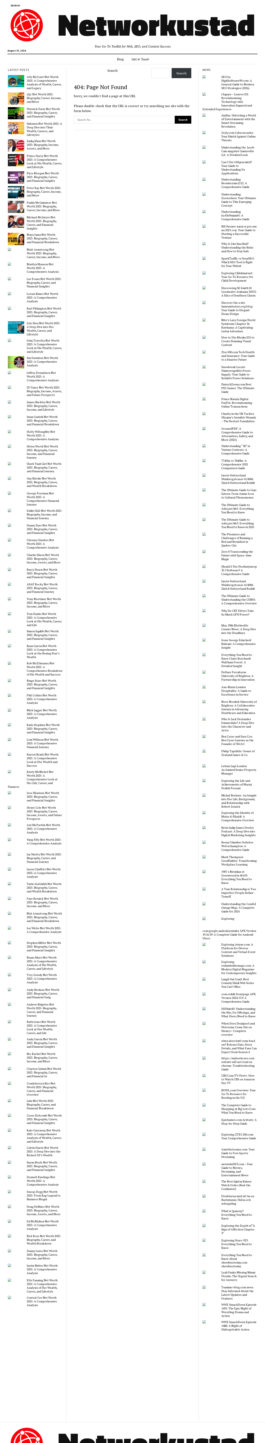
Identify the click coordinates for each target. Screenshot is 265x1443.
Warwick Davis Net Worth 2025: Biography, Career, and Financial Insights (43, 112)
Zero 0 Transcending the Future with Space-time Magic (237, 555)
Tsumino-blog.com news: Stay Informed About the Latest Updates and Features (237, 1292)
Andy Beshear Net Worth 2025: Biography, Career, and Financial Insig (43, 993)
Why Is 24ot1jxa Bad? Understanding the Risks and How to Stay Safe (237, 247)
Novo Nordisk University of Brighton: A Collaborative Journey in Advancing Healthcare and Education (239, 707)
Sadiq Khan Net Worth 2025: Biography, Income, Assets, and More (43, 144)
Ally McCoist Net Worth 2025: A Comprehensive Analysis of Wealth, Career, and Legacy (44, 82)
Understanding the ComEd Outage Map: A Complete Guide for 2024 (238, 907)
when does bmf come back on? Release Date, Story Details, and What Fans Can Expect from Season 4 (239, 1046)
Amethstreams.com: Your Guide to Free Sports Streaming (238, 1153)
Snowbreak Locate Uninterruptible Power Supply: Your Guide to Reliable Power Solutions (237, 372)
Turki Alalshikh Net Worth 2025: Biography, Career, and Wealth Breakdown (44, 887)
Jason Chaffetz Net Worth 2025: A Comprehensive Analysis (43, 873)
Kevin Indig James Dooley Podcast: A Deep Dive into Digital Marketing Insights (238, 831)
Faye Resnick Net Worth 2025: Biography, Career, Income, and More (42, 902)
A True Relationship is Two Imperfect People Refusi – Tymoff (238, 892)
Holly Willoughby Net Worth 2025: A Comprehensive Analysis (43, 435)
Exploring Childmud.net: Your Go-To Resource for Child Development (237, 276)
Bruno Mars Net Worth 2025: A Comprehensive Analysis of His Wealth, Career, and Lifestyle (42, 963)
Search (112, 70)
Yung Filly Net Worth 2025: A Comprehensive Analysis (44, 841)
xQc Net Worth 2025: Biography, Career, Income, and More (44, 98)
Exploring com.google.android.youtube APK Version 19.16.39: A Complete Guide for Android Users (229, 928)
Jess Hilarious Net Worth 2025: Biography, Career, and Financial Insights (43, 796)
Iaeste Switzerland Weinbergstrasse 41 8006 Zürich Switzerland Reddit (238, 479)
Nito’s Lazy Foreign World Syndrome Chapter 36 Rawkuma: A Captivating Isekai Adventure (238, 325)
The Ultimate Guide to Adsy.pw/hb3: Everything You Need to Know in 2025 (237, 523)
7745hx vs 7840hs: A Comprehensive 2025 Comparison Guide (234, 464)
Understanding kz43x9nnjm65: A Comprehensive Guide (235, 215)
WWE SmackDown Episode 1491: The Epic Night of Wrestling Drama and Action (239, 1310)
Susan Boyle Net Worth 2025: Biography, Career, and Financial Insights (42, 1166)
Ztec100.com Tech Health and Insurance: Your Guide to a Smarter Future (238, 355)
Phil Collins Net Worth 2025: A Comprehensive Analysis (42, 699)
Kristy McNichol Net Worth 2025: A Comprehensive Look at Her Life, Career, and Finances (33, 779)
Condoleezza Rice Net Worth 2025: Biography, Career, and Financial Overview (42, 1089)
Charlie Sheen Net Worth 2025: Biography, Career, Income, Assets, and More (43, 558)
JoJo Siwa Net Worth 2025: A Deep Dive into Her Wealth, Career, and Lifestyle (43, 328)
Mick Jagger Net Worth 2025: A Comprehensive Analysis (42, 714)
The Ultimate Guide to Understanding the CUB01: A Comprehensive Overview (239, 599)
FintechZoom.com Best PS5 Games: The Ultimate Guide (237, 388)
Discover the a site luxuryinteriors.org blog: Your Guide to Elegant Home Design (237, 308)
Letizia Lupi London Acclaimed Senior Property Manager (238, 769)
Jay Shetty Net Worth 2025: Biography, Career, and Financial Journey (44, 858)
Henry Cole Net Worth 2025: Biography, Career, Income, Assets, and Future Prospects (44, 813)
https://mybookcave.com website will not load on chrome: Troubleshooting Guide (238, 1063)
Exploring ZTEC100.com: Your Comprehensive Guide (238, 1136)
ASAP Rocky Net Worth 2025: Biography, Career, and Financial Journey (42, 588)
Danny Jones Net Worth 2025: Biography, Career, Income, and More (42, 1254)
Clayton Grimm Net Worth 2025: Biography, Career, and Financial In (44, 1072)
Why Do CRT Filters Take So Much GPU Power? (237, 612)
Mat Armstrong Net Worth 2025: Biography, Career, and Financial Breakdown (44, 917)
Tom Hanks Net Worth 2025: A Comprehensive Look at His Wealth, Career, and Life (44, 619)
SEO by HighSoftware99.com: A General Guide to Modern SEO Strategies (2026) (237, 82)
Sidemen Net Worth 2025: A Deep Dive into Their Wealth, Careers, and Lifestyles (44, 129)
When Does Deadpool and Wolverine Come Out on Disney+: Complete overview (238, 1029)
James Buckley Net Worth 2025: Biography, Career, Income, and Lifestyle (43, 405)
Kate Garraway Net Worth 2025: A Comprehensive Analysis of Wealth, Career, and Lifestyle (44, 1136)
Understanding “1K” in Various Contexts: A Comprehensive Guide (235, 449)
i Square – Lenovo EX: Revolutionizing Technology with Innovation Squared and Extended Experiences (227, 101)
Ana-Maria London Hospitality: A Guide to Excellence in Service (236, 690)
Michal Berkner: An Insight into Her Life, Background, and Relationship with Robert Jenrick (239, 801)
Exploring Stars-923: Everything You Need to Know (236, 1244)
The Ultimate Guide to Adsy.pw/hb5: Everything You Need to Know (237, 508)
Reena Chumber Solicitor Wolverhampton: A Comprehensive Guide (237, 846)
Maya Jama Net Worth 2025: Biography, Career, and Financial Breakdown (43, 238)
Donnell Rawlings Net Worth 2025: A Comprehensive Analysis (43, 1180)
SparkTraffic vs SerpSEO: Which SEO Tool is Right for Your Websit (238, 262)
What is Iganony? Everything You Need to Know (236, 1214)
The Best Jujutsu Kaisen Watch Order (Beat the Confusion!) (236, 1185)
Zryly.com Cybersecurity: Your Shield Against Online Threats (238, 136)
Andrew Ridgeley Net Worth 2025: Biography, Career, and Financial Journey (42, 1010)
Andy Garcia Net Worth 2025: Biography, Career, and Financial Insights (42, 1042)
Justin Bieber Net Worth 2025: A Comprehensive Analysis (42, 1269)
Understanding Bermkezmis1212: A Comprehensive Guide (235, 183)
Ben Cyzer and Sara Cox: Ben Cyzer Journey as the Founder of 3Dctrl (237, 740)
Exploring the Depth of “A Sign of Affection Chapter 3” (238, 1229)
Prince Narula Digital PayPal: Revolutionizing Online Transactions (236, 402)
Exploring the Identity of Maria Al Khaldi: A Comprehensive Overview (237, 816)
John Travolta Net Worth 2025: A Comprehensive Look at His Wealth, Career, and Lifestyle (44, 346)
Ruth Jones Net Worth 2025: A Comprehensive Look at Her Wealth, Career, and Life (42, 1027)
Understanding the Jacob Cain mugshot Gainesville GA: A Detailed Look (237, 151)
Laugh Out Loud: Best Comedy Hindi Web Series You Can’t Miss (237, 983)
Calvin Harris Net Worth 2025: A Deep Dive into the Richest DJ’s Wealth (43, 1151)
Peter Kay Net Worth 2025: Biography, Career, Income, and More (44, 191)
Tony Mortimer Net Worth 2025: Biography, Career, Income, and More (44, 602)
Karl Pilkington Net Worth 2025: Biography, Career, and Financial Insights (44, 312)
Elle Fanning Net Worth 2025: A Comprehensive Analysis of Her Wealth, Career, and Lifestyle (42, 1285)
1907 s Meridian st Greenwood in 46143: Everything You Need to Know (236, 877)
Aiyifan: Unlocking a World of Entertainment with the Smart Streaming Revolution (238, 121)
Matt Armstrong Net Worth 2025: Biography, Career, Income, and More (43, 253)
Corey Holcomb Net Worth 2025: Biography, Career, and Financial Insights (44, 1119)
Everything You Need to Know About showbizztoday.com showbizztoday (236, 1260)
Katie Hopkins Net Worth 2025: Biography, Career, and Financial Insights (43, 728)
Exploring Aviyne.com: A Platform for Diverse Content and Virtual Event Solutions (238, 950)
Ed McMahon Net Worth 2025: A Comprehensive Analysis (43, 1225)
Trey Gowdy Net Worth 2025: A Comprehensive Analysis (42, 978)
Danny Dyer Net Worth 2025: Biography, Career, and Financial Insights (42, 529)
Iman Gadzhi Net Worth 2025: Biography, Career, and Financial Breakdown (43, 420)
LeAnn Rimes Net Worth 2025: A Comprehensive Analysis (42, 297)
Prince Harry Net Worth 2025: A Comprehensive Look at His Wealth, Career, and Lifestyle (44, 161)
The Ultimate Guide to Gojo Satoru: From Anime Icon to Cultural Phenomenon (239, 493)
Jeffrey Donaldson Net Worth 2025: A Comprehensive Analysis (43, 376)
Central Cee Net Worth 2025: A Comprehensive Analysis (42, 1301)
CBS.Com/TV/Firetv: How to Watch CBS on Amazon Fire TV (238, 1079)
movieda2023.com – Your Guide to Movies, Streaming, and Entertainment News (237, 1169)
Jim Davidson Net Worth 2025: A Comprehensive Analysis (42, 361)
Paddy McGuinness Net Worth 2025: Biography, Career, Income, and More (43, 206)
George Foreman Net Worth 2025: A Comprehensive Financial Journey (43, 498)
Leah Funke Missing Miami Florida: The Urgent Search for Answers (239, 1276)
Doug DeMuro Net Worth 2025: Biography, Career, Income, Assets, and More (43, 1210)
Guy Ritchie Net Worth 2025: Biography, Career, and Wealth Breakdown (42, 482)
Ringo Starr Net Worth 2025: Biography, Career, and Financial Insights (42, 684)
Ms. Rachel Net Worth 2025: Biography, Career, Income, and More (42, 1057)
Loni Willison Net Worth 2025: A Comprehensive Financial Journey (42, 743)
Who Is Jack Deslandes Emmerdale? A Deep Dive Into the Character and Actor (237, 724)
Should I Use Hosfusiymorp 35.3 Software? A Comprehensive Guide (239, 570)
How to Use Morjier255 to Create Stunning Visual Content (237, 341)
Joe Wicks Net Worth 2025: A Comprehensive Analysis (44, 930)
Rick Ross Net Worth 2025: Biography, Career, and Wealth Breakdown (44, 1239)
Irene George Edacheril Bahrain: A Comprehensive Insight (238, 643)
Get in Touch (140, 59)
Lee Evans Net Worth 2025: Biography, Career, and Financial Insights (44, 282)
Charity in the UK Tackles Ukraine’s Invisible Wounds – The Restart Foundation (238, 417)
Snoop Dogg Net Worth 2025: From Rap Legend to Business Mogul (43, 1195)
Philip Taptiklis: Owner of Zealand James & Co (238, 753)
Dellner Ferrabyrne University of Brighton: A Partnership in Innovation (238, 675)
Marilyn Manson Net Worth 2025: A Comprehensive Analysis (43, 268)
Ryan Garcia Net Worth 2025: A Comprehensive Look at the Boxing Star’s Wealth (43, 651)
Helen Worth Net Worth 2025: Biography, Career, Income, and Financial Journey (42, 452)
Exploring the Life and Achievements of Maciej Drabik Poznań (236, 784)
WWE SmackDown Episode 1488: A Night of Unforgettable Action (239, 1325)
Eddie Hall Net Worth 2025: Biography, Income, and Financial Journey (44, 514)
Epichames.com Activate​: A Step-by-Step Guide (239, 1121)
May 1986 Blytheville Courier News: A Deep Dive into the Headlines (238, 629)
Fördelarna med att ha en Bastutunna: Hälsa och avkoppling (237, 1199)
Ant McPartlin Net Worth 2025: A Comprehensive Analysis (43, 828)
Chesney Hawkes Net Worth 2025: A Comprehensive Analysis (43, 543)
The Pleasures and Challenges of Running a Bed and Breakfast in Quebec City (237, 539)
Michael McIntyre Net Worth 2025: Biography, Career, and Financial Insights (42, 222)
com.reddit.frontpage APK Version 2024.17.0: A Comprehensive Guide (238, 997)
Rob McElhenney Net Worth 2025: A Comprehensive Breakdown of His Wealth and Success (44, 668)
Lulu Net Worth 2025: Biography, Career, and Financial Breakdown (41, 1104)
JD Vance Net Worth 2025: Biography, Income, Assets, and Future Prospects (44, 391)
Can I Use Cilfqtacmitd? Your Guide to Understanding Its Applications (236, 167)
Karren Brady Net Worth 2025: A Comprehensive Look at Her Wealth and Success (42, 760)
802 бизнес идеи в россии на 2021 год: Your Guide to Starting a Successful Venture (239, 232)
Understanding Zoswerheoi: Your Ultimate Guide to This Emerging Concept (238, 199)
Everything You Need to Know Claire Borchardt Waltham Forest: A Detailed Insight (236, 660)
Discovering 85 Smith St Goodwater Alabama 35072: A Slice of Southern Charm (239, 291)
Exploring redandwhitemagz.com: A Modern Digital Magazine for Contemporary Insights (239, 967)
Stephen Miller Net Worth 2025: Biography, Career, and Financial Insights (44, 946)
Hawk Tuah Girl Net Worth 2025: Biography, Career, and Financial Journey (44, 467)
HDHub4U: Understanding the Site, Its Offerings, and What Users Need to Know (238, 1012)
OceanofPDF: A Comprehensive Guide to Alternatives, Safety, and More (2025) (237, 434)
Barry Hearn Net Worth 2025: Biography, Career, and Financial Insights (42, 573)
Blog (120, 59)
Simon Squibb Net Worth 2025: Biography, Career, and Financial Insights (43, 635)
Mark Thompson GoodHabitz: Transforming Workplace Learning (239, 860)
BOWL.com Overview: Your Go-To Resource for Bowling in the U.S (238, 1094)
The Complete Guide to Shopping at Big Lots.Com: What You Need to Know (238, 1108)
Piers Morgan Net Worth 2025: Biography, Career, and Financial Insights (43, 177)
